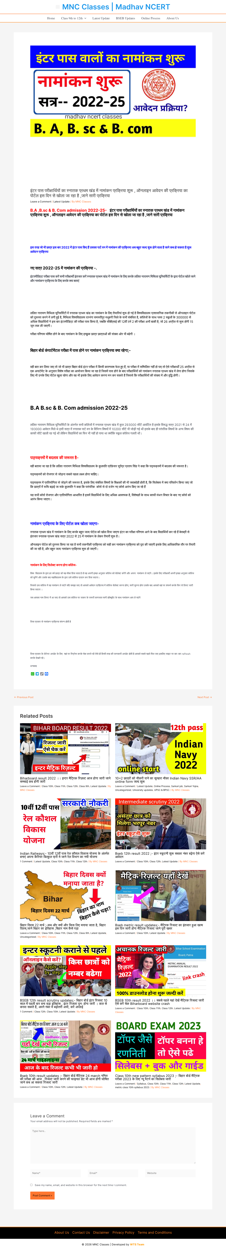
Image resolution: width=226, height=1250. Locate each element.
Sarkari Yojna (191, 786)
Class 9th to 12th (72, 18)
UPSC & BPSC (161, 790)
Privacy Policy (123, 1232)
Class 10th (47, 786)
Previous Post (23, 697)
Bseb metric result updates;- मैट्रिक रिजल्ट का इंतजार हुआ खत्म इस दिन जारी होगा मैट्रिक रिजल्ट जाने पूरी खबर (159, 926)
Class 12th (72, 786)
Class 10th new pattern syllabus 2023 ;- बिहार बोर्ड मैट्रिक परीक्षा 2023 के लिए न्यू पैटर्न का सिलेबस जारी (157, 1077)
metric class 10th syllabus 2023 (132, 1087)
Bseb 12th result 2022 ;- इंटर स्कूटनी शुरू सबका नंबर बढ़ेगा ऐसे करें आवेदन (159, 855)
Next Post (205, 697)
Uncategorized (123, 790)
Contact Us (81, 1232)
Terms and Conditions (155, 1232)
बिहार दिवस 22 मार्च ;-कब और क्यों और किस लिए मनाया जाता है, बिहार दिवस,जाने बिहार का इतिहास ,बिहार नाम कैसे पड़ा (63, 926)
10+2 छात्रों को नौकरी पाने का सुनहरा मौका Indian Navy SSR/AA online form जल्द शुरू (158, 780)
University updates (143, 790)
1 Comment (26, 861)
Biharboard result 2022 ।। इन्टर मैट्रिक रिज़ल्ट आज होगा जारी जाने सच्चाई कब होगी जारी (65, 780)
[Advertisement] (113, 163)
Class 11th (59, 786)
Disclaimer (101, 1232)
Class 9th (84, 786)
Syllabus (141, 1083)
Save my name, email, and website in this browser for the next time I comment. (81, 1185)
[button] (84, 18)
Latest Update (101, 18)
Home (51, 18)
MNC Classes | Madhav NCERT (116, 6)
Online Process (150, 18)
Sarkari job (177, 786)
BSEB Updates (125, 18)
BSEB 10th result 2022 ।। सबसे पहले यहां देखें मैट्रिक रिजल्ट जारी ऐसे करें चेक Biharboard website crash (159, 1002)
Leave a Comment (40, 201)
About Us (172, 18)
